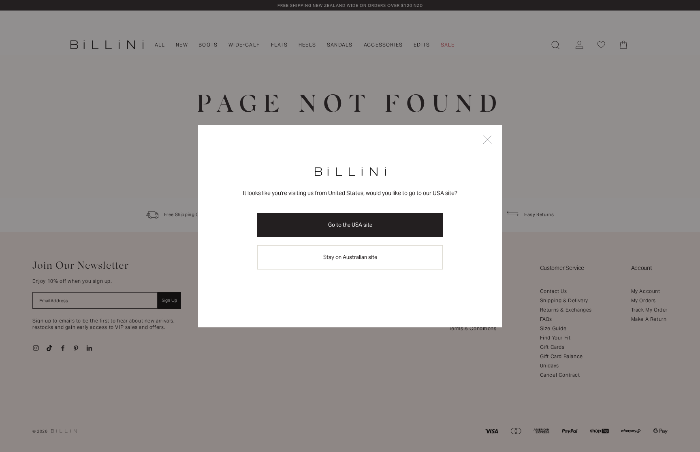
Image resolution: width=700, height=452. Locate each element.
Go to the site (350, 224)
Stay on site (350, 257)
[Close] (487, 140)
